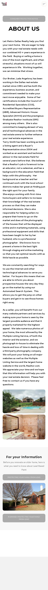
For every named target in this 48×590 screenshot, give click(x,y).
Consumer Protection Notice (24, 19)
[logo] (4, 4)
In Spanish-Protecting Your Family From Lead (24, 518)
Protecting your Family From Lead (24, 477)
